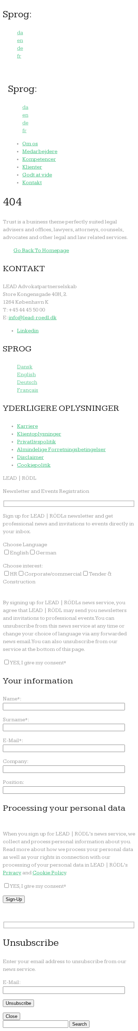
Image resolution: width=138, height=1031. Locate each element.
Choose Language (25, 545)
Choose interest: (23, 566)
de (20, 48)
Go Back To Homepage (41, 250)
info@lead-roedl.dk (32, 318)
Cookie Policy (49, 873)
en (20, 40)
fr (19, 56)
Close (11, 1016)
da (20, 33)
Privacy (12, 873)
